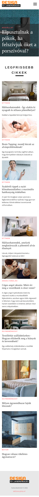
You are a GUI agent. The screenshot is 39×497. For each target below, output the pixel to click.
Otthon (6, 103)
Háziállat (7, 28)
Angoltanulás (10, 281)
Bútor (5, 450)
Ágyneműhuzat (10, 331)
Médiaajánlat (19, 491)
